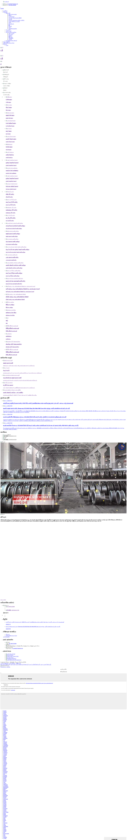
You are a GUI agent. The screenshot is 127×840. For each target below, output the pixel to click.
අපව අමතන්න (6, 41)
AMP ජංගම (18, 663)
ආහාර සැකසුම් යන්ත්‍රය (11, 32)
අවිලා (9, 27)
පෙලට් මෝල (11, 33)
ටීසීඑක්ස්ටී (10, 38)
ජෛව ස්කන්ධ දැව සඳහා (14, 21)
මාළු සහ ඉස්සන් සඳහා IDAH (14, 17)
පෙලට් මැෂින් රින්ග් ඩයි (34, 664)
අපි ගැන (5, 44)
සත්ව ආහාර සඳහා (12, 14)
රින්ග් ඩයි (8, 13)
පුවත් (7, 45)
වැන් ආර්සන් (11, 16)
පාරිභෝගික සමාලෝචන (8, 42)
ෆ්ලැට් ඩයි (8, 29)
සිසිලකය (10, 37)
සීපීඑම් (10, 15)
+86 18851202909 (12, 5)
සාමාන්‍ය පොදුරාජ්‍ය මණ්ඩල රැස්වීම (16, 20)
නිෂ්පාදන (5, 12)
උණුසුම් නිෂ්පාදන (5, 663)
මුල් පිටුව (5, 10)
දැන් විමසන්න (6, 636)
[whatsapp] (66, 606)
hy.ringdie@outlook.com (12, 3)
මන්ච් (9, 22)
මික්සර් (10, 35)
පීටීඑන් (10, 26)
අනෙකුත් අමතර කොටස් (11, 40)
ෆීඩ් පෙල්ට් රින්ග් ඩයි (5, 664)
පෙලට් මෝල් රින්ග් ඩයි (45, 664)
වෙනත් (10, 39)
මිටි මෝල (10, 34)
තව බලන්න (3, 599)
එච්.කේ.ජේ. (11, 23)
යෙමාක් (10, 19)
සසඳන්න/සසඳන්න (12, 28)
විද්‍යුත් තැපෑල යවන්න (5, 667)
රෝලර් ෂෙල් (9, 31)
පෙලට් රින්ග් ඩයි (20, 664)
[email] (66, 610)
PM (9, 25)
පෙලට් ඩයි (13, 664)
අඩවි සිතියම (12, 663)
